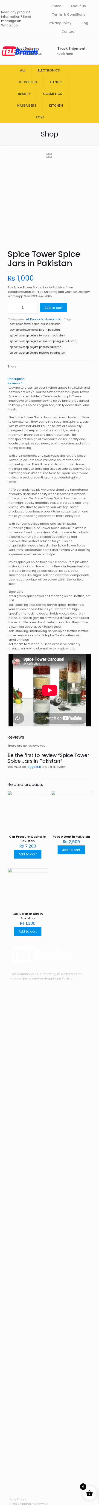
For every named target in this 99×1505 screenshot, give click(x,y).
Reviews (15, 383)
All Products (35, 319)
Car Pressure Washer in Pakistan (27, 838)
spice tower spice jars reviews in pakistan (37, 353)
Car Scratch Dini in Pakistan (27, 916)
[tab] (49, 379)
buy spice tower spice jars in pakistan (35, 330)
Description (16, 379)
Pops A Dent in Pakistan (71, 836)
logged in (34, 767)
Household (53, 319)
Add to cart (53, 307)
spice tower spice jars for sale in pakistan (37, 335)
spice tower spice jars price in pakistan (35, 347)
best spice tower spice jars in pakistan (35, 324)
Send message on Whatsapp (16, 21)
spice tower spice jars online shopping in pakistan (43, 341)
